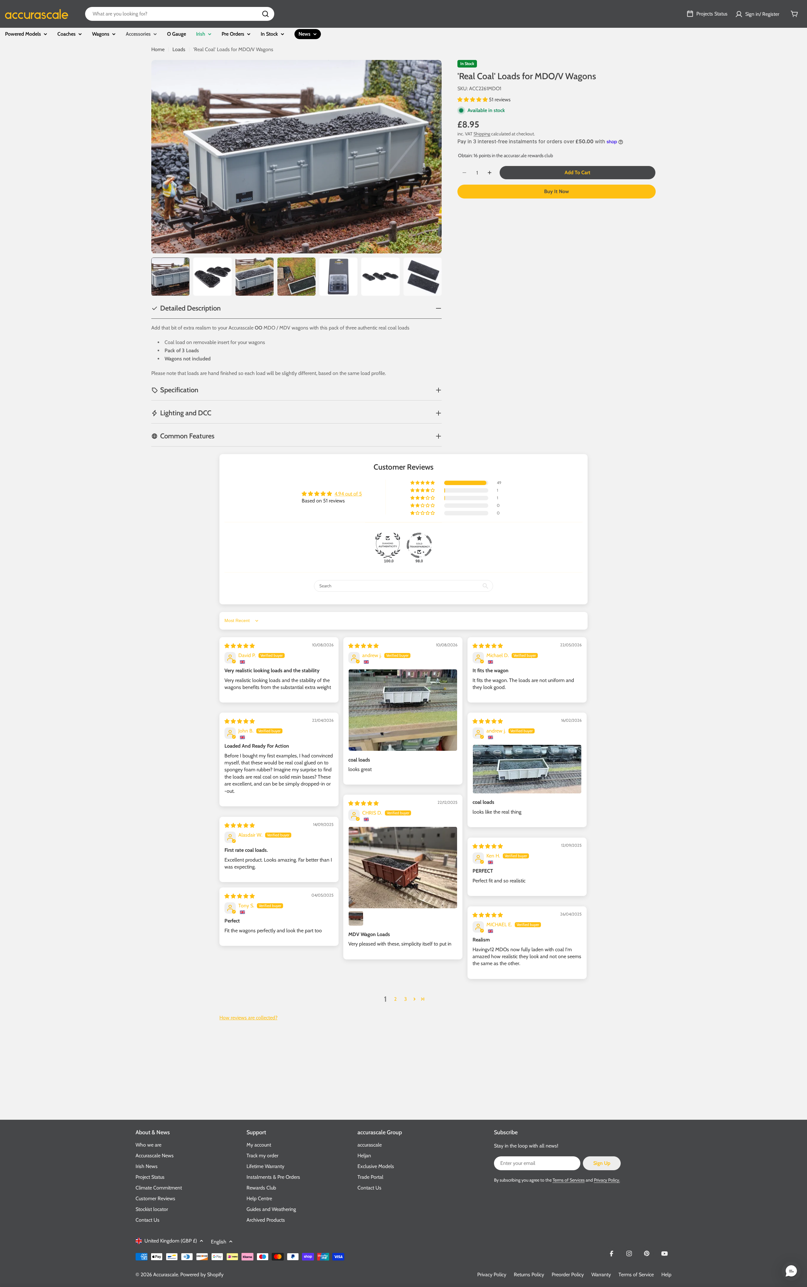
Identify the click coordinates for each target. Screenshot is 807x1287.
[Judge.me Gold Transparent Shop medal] (419, 545)
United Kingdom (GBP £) (170, 1241)
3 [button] (405, 999)
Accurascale (165, 1275)
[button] (473, 100)
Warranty (601, 1275)
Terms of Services (569, 1180)
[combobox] (179, 14)
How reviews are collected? (248, 1018)
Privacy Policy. (607, 1180)
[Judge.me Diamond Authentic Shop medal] (387, 545)
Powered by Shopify (202, 1275)
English (218, 1242)
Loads (178, 49)
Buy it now (556, 191)
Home (158, 49)
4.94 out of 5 (348, 494)
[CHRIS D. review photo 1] (402, 868)
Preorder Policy (568, 1275)
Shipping (481, 134)
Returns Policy (529, 1275)
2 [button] (395, 999)
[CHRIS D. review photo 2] (355, 918)
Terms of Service (636, 1275)
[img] (239, 646)
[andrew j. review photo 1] (402, 710)
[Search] (265, 14)
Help (666, 1275)
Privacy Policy (491, 1275)
